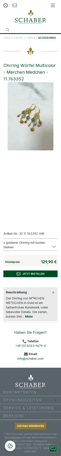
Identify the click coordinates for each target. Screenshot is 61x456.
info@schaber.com (30, 358)
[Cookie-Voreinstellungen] (10, 446)
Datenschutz (32, 448)
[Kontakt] (15, 6)
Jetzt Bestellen (32, 273)
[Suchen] (7, 29)
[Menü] (53, 5)
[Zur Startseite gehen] (30, 16)
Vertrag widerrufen (30, 426)
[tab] (30, 304)
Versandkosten (12, 437)
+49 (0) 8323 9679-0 (30, 346)
